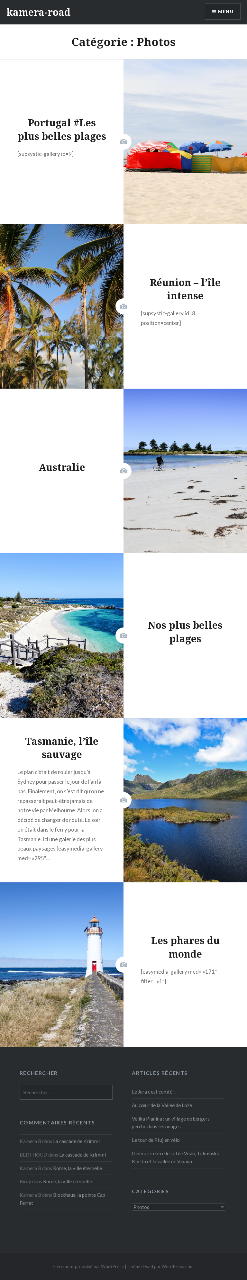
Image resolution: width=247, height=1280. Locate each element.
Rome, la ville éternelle (77, 1168)
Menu (225, 11)
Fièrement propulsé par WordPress (88, 1266)
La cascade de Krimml (76, 1141)
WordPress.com (177, 1266)
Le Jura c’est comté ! (153, 1092)
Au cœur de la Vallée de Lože (162, 1105)
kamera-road (38, 12)
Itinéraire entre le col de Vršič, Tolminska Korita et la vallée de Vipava (175, 1157)
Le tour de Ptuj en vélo (156, 1140)
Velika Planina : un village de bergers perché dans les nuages (171, 1123)
